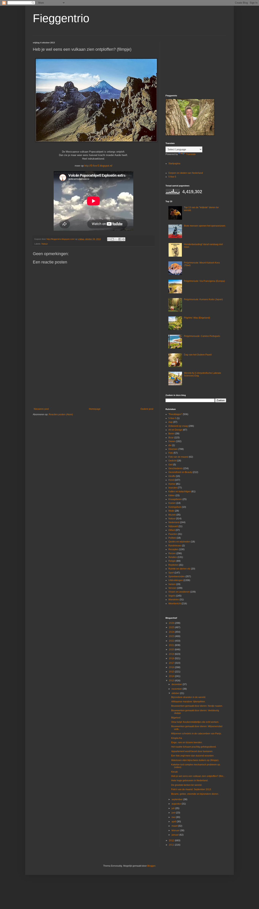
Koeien (172, 503)
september (177, 799)
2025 (172, 627)
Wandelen (173, 599)
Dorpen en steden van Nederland (185, 173)
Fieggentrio (61, 18)
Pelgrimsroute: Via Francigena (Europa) (204, 281)
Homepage (94, 409)
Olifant (171, 530)
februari (176, 830)
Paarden (172, 534)
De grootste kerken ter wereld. (186, 785)
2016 (172, 667)
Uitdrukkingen (175, 580)
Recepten (173, 549)
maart (175, 826)
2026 (172, 623)
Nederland (173, 522)
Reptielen (173, 565)
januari (175, 834)
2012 (172, 840)
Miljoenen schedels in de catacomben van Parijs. (196, 733)
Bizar (171, 437)
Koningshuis (174, 507)
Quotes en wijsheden (179, 541)
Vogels (171, 595)
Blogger (151, 866)
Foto (170, 453)
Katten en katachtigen (179, 491)
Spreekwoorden (176, 576)
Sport (171, 572)
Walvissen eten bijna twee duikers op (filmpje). (195, 760)
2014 (172, 676)
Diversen (173, 449)
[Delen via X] (116, 239)
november (177, 689)
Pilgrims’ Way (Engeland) (197, 317)
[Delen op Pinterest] (123, 239)
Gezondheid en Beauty (180, 472)
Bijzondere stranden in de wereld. (188, 697)
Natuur (45, 244)
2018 (172, 658)
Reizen (172, 553)
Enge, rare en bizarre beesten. (186, 742)
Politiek (172, 538)
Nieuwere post (41, 409)
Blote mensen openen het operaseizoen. (205, 225)
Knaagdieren (175, 499)
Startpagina (174, 163)
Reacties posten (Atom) (61, 414)
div (169, 445)
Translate (191, 154)
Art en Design (175, 429)
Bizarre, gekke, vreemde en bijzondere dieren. (195, 794)
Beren (171, 433)
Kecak (174, 771)
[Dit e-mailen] (109, 239)
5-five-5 (172, 176)
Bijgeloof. (176, 717)
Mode (171, 510)
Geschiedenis (175, 468)
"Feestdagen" (175, 414)
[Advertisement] (93, 376)
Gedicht (172, 460)
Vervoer (172, 588)
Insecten (172, 487)
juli (173, 808)
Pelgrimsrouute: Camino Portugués (202, 336)
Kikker (171, 495)
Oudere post (146, 409)
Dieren (171, 441)
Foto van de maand (178, 457)
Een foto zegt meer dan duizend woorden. (192, 755)
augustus (177, 803)
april (174, 821)
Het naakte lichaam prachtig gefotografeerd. (193, 746)
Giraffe (171, 476)
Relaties (172, 557)
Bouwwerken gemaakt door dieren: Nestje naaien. (197, 706)
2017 (172, 663)
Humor (171, 484)
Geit (170, 464)
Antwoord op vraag (178, 426)
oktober (176, 693)
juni (174, 812)
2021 (172, 645)
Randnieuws (174, 545)
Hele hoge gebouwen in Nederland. (189, 780)
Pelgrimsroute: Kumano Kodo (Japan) (203, 299)
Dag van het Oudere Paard (198, 354)
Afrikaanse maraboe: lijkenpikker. (188, 701)
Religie (172, 561)
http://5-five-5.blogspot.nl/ (98, 165)
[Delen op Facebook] (120, 239)
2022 (172, 640)
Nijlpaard (173, 526)
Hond (171, 480)
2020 (172, 649)
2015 (172, 671)
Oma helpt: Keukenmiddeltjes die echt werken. (195, 722)
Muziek (172, 514)
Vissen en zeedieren (179, 591)
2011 (172, 845)
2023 (172, 636)
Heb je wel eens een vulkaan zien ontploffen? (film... (198, 776)
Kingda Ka (176, 738)
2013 (172, 680)
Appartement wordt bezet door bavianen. (192, 751)
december (177, 684)
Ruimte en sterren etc (179, 568)
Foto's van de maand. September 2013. (191, 789)
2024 (172, 632)
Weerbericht (174, 603)
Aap (170, 422)
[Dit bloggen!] (113, 239)
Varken (172, 584)
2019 (172, 654)
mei (174, 817)
